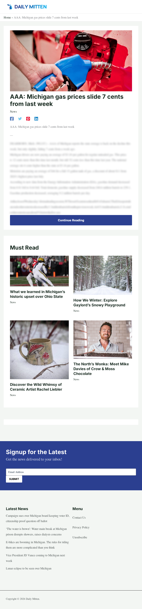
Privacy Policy (80, 527)
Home (7, 17)
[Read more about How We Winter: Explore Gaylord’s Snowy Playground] (102, 275)
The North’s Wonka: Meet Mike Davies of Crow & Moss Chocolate (101, 369)
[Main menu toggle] (132, 7)
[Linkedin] (36, 118)
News (13, 111)
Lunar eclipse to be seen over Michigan (28, 568)
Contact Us (79, 517)
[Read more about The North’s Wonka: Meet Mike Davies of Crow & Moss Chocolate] (102, 339)
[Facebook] (12, 118)
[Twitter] (20, 118)
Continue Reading (71, 220)
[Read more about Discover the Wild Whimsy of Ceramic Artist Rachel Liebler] (39, 349)
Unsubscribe (79, 537)
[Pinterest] (28, 118)
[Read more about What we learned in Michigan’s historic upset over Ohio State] (39, 271)
